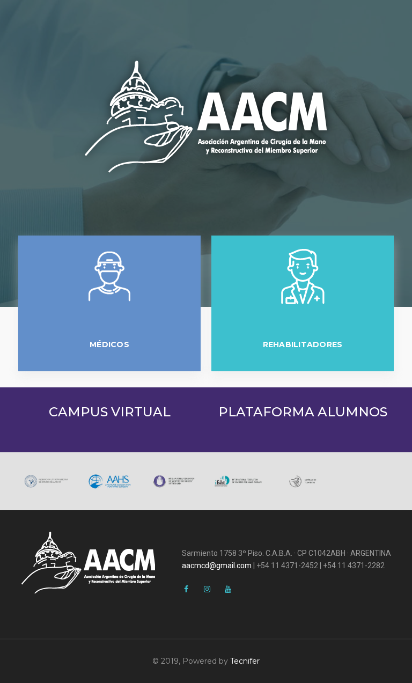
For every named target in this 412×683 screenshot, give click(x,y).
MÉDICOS (109, 344)
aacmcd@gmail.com (217, 565)
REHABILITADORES (303, 344)
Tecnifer (245, 661)
